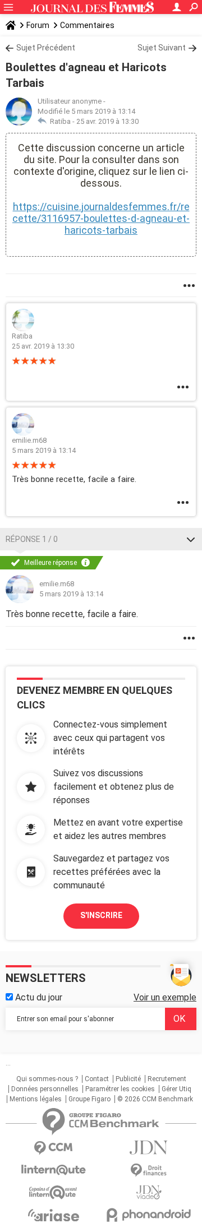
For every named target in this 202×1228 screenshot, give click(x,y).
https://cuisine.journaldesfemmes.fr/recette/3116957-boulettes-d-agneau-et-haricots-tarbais (101, 218)
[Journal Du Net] (148, 1148)
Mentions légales (36, 1099)
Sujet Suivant (161, 47)
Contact (97, 1079)
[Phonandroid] (148, 1215)
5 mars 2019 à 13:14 (44, 450)
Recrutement (167, 1079)
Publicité (128, 1079)
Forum (37, 25)
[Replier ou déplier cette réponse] (191, 539)
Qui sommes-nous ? (47, 1079)
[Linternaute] (53, 1170)
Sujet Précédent (45, 47)
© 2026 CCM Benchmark (155, 1099)
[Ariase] (53, 1215)
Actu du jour (37, 997)
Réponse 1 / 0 (32, 539)
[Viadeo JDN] (148, 1192)
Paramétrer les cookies (120, 1089)
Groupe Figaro (89, 1099)
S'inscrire (101, 915)
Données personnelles (45, 1089)
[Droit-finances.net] (148, 1171)
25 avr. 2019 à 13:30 (107, 121)
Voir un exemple (165, 997)
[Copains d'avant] (53, 1192)
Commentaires (87, 25)
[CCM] (53, 1148)
